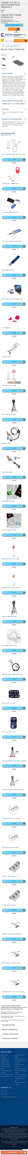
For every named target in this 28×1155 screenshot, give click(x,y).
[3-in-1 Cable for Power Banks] (14, 636)
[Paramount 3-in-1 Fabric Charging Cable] (14, 290)
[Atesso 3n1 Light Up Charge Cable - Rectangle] (14, 751)
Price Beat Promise (8, 1025)
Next (3, 69)
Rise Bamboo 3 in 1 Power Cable (10, 587)
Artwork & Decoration (10, 1034)
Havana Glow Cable (7, 472)
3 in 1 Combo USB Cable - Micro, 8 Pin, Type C (13, 155)
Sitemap (14, 1146)
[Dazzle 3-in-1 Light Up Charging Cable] (14, 232)
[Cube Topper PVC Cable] (14, 492)
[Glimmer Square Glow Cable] (14, 607)
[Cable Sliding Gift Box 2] (14, 261)
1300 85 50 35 (4, 1091)
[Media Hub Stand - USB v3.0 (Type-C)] (14, 925)
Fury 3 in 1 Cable (6, 356)
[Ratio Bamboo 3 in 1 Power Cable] (14, 549)
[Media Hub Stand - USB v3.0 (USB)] (14, 953)
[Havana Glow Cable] (14, 463)
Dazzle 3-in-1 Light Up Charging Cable (11, 241)
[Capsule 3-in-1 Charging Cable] (14, 203)
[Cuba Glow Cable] (14, 434)
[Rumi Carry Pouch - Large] (14, 694)
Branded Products (5, 1060)
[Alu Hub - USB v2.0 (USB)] (14, 896)
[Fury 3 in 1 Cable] (14, 347)
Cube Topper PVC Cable (8, 501)
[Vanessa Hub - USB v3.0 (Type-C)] (14, 809)
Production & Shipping (10, 1038)
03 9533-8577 (4, 1094)
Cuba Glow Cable (6, 443)
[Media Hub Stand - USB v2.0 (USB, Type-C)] (14, 982)
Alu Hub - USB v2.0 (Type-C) (9, 876)
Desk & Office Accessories (7, 1074)
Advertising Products (5, 1064)
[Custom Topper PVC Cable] (14, 520)
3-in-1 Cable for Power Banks (9, 645)
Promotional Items (5, 1058)
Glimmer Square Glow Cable (9, 616)
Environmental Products (6, 1076)
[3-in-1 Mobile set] (14, 318)
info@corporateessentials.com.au (8, 1097)
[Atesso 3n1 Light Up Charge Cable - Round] (14, 780)
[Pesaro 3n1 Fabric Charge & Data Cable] (14, 665)
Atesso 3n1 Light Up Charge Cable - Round (13, 789)
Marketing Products (5, 1062)
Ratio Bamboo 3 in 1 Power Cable (10, 558)
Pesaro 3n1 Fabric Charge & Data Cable (12, 674)
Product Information (9, 1029)
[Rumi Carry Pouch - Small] (14, 723)
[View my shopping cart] (21, 31)
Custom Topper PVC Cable (9, 530)
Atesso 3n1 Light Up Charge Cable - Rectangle (14, 760)
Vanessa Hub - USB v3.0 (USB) (10, 847)
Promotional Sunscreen (20, 1068)
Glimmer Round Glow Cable (9, 414)
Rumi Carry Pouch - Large (8, 703)
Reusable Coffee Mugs (20, 1076)
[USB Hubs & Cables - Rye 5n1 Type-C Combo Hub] (3, 58)
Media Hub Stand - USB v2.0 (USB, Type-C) (13, 991)
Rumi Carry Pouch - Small (8, 732)
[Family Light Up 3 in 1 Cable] (14, 376)
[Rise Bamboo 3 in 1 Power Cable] (14, 578)
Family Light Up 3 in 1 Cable (9, 385)
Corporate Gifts (4, 1055)
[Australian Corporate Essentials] (11, 35)
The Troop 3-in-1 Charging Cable (10, 183)
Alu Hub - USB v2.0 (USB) (8, 905)
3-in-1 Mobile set (6, 327)
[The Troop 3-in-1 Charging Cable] (14, 174)
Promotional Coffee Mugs (20, 1074)
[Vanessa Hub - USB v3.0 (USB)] (14, 838)
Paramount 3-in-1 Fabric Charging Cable (12, 299)
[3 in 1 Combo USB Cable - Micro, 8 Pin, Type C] (14, 145)
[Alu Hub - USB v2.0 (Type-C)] (14, 867)
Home (3, 45)
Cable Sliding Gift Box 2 (8, 270)
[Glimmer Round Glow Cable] (14, 405)
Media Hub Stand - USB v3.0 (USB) (11, 962)
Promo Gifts (3, 1057)
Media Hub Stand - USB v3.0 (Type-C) (12, 934)
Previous (3, 55)
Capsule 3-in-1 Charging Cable (10, 212)
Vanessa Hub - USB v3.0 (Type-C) (11, 818)
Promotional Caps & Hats (20, 1058)
